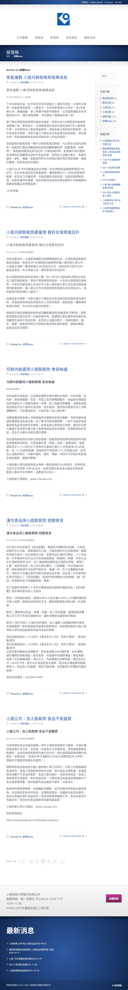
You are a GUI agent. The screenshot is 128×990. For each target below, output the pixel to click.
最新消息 (90, 38)
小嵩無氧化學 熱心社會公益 (22, 943)
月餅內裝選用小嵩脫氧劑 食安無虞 (37, 369)
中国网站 (84, 2)
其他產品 (71, 38)
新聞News (28, 207)
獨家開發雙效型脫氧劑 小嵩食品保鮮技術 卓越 (111, 152)
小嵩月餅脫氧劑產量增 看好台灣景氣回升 (43, 232)
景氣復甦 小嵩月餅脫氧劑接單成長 (37, 77)
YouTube (118, 2)
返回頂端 (118, 985)
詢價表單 (113, 898)
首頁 (8, 56)
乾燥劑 (54, 38)
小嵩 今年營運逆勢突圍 (20, 958)
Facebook (109, 2)
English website (96, 2)
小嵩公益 (106, 107)
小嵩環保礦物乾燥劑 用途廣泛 (111, 209)
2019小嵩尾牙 (109, 179)
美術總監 (24, 82)
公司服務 (22, 38)
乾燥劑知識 (107, 98)
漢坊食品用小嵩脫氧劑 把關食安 (35, 520)
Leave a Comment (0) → (75, 206)
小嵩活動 (106, 111)
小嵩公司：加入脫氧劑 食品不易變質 (39, 718)
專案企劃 (106, 102)
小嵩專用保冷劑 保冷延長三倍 (111, 202)
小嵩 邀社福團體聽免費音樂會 (111, 186)
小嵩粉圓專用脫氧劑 (18, 970)
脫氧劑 (39, 38)
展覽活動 (106, 116)
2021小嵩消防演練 (111, 167)
